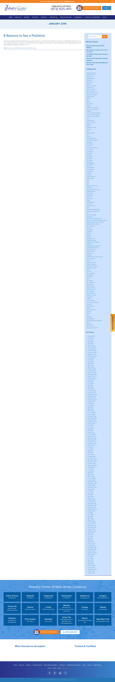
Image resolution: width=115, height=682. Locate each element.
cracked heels (90, 120)
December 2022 (92, 416)
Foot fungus (90, 156)
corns (88, 118)
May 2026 (90, 341)
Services (44, 17)
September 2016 (92, 553)
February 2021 (92, 456)
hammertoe (90, 187)
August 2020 (91, 467)
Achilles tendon (91, 74)
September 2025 (92, 356)
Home (10, 17)
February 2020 (92, 478)
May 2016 (90, 560)
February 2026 (92, 347)
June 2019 (90, 492)
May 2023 (90, 407)
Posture (89, 260)
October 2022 (91, 420)
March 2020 (91, 476)
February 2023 (92, 412)
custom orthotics (91, 122)
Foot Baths (89, 142)
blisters (89, 98)
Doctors (35, 17)
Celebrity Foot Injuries (92, 107)
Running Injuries (91, 273)
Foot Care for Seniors (92, 147)
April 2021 (90, 452)
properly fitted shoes (92, 266)
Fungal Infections (91, 176)
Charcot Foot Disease (92, 109)
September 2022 (92, 421)
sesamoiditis (90, 275)
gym (88, 184)
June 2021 (90, 449)
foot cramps (90, 149)
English (106, 8)
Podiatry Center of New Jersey (28, 48)
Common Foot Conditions (93, 115)
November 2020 (92, 461)
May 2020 (90, 472)
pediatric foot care (91, 240)
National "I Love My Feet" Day (94, 218)
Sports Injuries (90, 286)
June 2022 (91, 427)
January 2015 (91, 573)
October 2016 (91, 551)
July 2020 (90, 469)
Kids (88, 213)
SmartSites (72, 680)
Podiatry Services (37, 665)
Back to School (90, 91)
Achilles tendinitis (91, 73)
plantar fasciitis (90, 251)
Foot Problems (90, 167)
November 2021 (92, 440)
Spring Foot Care (91, 288)
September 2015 (92, 569)
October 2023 (91, 398)
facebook (49, 673)
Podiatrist (89, 255)
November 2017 (92, 527)
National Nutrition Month (93, 224)
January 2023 (91, 414)
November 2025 (92, 352)
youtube (60, 673)
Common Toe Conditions (93, 116)
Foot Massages (91, 164)
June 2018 (90, 514)
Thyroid (89, 308)
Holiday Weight (91, 202)
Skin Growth (90, 284)
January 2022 (91, 436)
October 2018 (91, 507)
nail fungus (89, 217)
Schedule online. (69, 1)
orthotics (89, 237)
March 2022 (91, 432)
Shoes (88, 278)
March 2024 (91, 389)
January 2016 (91, 567)
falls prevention (91, 133)
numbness (89, 231)
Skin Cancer (90, 280)
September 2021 (92, 443)
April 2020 (91, 474)
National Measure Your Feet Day (95, 222)
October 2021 (91, 442)
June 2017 (90, 536)
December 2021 (92, 438)
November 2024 (92, 374)
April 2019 (90, 496)
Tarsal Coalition (91, 300)
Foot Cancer (90, 144)
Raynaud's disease (91, 267)
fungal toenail (90, 178)
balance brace (90, 96)
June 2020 (91, 471)
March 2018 (91, 520)
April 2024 (90, 387)
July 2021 (90, 447)
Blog (104, 17)
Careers (89, 665)
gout (88, 182)
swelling (89, 298)
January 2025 (91, 370)
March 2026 (91, 345)
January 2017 (91, 545)
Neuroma (89, 227)
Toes (88, 315)
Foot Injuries (90, 162)
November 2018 (92, 505)
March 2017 (91, 542)
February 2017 (91, 543)
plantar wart (90, 253)
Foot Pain (89, 166)
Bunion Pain (90, 104)
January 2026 (91, 349)
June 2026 (91, 340)
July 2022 (90, 425)
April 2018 (90, 518)
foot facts (89, 155)
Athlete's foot (90, 87)
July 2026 (90, 338)
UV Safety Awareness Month (94, 320)
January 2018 (91, 523)
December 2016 (92, 547)
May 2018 (90, 516)
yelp (65, 673)
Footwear (89, 173)
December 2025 (92, 350)
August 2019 (91, 489)
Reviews (26, 17)
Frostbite (89, 175)
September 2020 (92, 465)
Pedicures (89, 244)
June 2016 (90, 558)
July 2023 (90, 403)
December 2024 (92, 372)
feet (88, 135)
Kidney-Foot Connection (93, 211)
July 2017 (90, 534)
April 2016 (90, 562)
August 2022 (91, 423)
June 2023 (91, 405)
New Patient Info (66, 17)
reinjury (89, 269)
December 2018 (92, 503)
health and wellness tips (93, 189)
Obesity (89, 235)
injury (88, 207)
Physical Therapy (91, 249)
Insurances (78, 17)
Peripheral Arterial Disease (94, 246)
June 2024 (91, 383)
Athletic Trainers (91, 89)
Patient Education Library (74, 665)
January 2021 (91, 458)
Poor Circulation (91, 258)
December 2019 (92, 482)
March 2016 (91, 564)
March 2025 (91, 367)
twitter (54, 673)
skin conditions (91, 282)
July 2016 (90, 556)
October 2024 (91, 376)
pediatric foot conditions (93, 242)
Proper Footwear (91, 264)
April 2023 (90, 409)
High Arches (90, 198)
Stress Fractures (91, 293)
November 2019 (92, 483)
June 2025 (91, 361)
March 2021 (91, 454)
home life (89, 204)
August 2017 (91, 533)
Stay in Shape (90, 291)
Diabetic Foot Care (91, 127)
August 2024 (91, 380)
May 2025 (90, 363)
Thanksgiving (90, 306)
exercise (89, 129)
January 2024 (91, 392)
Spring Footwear (91, 289)
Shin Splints (90, 277)
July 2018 (90, 513)
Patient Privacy (98, 665)
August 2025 (91, 358)
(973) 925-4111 (61, 9)
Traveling (89, 317)
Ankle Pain (89, 80)
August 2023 (91, 401)
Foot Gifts (89, 158)
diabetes (89, 124)
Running (89, 271)
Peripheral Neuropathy (92, 247)
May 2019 (90, 494)
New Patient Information (50, 665)
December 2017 (92, 525)
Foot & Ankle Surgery (92, 140)
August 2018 (91, 511)
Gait (88, 180)
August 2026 (91, 336)
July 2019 (90, 491)
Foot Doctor (90, 151)
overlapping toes (91, 238)
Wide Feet (89, 324)
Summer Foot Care (91, 295)
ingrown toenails (91, 206)
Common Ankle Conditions (94, 113)
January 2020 (91, 480)
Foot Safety (90, 171)
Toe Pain (89, 311)
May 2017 (90, 538)
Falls (88, 131)
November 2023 (92, 396)
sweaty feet (90, 297)
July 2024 (90, 381)
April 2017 (90, 540)
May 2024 (90, 385)
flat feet (89, 136)
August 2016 (91, 554)
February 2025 (92, 369)
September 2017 (92, 531)
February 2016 (92, 565)
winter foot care (91, 326)
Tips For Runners (91, 309)
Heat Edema (90, 195)
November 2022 (92, 418)
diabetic (89, 125)
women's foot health (92, 328)
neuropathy (90, 229)
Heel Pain (89, 196)
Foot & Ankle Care (91, 138)
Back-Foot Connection (92, 93)
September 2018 (92, 509)
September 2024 (92, 378)
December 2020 (92, 460)
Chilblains (89, 111)
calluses (89, 105)
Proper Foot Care (91, 262)
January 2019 (91, 502)
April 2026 (90, 343)
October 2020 (91, 463)
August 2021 (91, 445)
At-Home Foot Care (92, 85)
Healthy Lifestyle (91, 191)
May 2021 (90, 451)
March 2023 (91, 410)
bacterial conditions (92, 94)
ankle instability (91, 78)
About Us (18, 17)
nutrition (89, 233)
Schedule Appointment (91, 8)
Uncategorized (90, 318)
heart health (90, 193)
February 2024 (92, 391)
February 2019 (92, 500)
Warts (88, 322)
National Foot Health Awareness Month (97, 220)
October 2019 (91, 485)
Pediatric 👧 (54, 17)
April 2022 (90, 431)
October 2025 (91, 354)
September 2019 (92, 487)
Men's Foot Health (91, 215)
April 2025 (90, 365)
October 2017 (91, 529)
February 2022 (92, 434)
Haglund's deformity (92, 185)
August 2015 (91, 571)
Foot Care (89, 145)
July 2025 (90, 360)
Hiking (88, 200)
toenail (88, 313)
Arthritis (89, 84)
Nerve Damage (91, 226)
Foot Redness (90, 169)
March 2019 (91, 498)
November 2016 (92, 549)
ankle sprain (90, 82)
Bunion (88, 102)
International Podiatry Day (93, 209)
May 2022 (90, 429)
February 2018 (92, 522)
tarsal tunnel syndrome (93, 302)
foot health (89, 160)
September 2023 (92, 400)
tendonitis (89, 304)
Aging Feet (89, 76)
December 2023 (92, 394)
